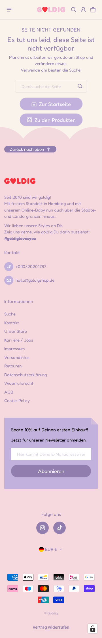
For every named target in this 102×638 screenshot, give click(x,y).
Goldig (52, 613)
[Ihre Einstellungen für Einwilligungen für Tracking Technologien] (92, 628)
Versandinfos (16, 357)
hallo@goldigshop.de (35, 280)
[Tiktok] (59, 528)
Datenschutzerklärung (25, 374)
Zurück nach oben (27, 149)
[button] (73, 9)
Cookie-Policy (17, 400)
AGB (8, 392)
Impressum (14, 348)
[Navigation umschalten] (9, 9)
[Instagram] (42, 528)
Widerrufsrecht (18, 383)
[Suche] (80, 86)
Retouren (13, 366)
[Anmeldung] (83, 9)
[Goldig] (51, 9)
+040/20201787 (31, 266)
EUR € (51, 549)
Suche (10, 314)
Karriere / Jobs (18, 340)
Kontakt (11, 322)
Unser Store (15, 331)
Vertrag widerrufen (51, 627)
